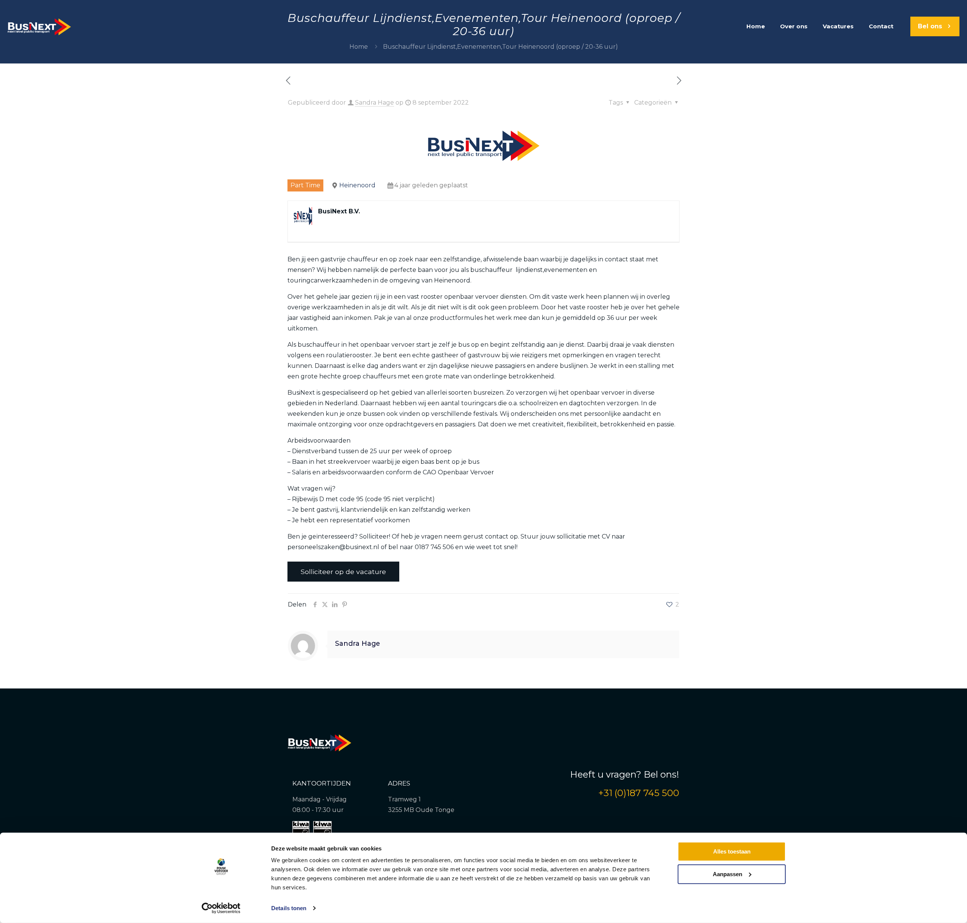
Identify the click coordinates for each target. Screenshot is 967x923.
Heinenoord (357, 185)
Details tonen (288, 908)
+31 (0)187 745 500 (638, 792)
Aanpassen (727, 874)
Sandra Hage (374, 102)
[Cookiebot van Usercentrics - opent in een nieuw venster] (221, 908)
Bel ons (930, 26)
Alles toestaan (732, 851)
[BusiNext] (39, 26)
